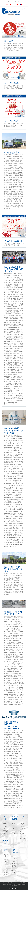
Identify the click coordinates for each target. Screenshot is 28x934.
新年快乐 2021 (11, 121)
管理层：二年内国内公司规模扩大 (13, 612)
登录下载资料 (6, 873)
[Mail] (5, 843)
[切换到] (7, 4)
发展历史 (14, 871)
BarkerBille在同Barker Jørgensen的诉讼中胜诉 (13, 430)
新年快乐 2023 (11, 41)
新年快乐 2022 (11, 83)
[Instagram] (8, 840)
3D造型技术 (6, 865)
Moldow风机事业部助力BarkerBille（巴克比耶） (13, 269)
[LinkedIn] (3, 840)
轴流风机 (6, 860)
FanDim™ (6, 869)
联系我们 (14, 857)
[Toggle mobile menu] (25, 9)
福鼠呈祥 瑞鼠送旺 (13, 241)
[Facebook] (5, 840)
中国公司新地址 (12, 152)
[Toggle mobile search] (21, 9)
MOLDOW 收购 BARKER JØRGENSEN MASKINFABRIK (12, 725)
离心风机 (6, 855)
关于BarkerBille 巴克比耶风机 (14, 864)
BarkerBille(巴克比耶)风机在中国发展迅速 (13, 569)
